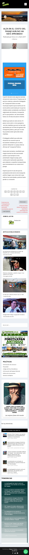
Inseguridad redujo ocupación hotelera (14, 314)
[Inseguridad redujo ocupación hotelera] (14, 305)
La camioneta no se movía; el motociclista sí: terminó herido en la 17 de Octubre (16, 462)
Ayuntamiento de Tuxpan (19, 448)
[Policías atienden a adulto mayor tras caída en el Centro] (14, 264)
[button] (25, 551)
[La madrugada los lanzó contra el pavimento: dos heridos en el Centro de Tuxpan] (5, 470)
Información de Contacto (9, 364)
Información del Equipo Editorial (11, 371)
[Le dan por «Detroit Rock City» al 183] (14, 285)
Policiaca (16, 465)
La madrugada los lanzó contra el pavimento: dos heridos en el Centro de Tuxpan (16, 471)
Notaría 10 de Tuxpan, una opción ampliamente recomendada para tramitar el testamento (16, 435)
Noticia (15, 39)
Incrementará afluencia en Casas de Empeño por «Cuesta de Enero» (13, 252)
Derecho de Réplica (8, 375)
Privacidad (5, 367)
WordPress (14, 550)
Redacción (15, 37)
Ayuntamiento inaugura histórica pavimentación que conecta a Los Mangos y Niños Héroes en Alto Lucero (16, 444)
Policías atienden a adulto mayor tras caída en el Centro (13, 273)
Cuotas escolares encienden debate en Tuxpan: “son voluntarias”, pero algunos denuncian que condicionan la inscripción (16, 454)
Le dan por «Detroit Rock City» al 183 (13, 294)
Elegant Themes (13, 549)
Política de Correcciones (9, 373)
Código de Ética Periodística (10, 369)
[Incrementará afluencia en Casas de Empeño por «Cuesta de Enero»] (14, 242)
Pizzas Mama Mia (14, 84)
